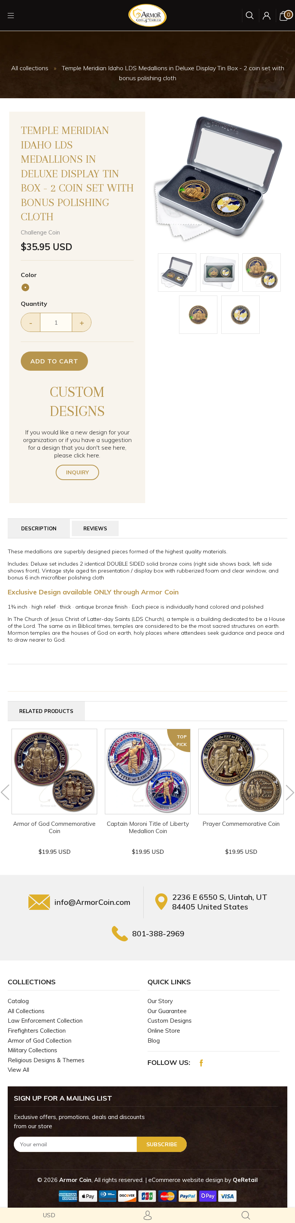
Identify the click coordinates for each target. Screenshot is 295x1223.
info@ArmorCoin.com (92, 902)
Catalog (18, 1001)
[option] (219, 180)
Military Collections (32, 1050)
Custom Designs (170, 1020)
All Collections (26, 1011)
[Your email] (100, 1144)
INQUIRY (77, 472)
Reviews (95, 528)
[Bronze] (25, 287)
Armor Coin (75, 1179)
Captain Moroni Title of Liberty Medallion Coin (148, 827)
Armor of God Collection (39, 1040)
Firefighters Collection (37, 1030)
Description (38, 528)
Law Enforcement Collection (45, 1020)
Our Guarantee (167, 1011)
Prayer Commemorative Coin (241, 823)
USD (49, 1215)
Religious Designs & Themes (46, 1060)
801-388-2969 (158, 933)
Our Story (160, 1001)
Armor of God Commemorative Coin (54, 827)
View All (18, 1069)
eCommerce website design (186, 1179)
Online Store (164, 1030)
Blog (154, 1040)
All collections (29, 68)
